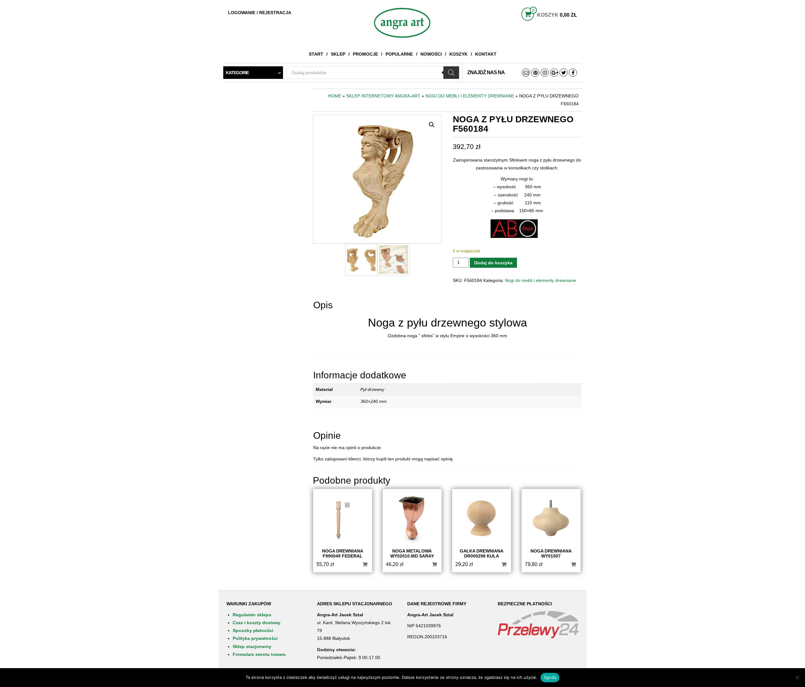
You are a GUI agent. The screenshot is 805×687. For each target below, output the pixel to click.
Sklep (338, 54)
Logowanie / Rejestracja (259, 12)
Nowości (431, 54)
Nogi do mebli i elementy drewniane (469, 95)
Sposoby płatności (253, 630)
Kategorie (237, 72)
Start (316, 54)
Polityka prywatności (255, 638)
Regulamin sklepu (252, 614)
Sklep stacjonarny (252, 646)
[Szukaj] (451, 72)
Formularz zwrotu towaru (259, 654)
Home (334, 95)
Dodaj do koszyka (493, 262)
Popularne (399, 54)
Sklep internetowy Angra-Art (383, 95)
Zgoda (550, 677)
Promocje (365, 54)
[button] (431, 124)
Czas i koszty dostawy (256, 622)
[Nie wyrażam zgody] (797, 677)
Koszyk (458, 54)
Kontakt (486, 54)
